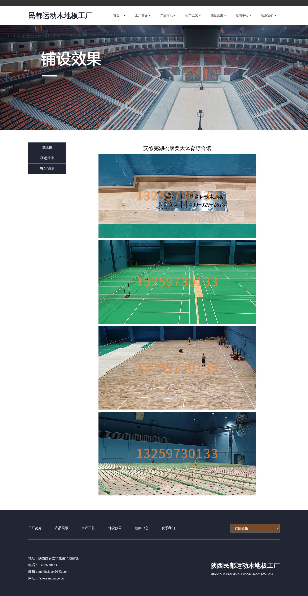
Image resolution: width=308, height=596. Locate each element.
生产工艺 (191, 15)
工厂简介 (141, 15)
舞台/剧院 (47, 168)
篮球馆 (47, 147)
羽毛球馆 (47, 158)
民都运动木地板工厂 (60, 15)
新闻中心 (242, 15)
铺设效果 (217, 15)
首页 (116, 15)
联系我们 (267, 15)
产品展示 (166, 15)
